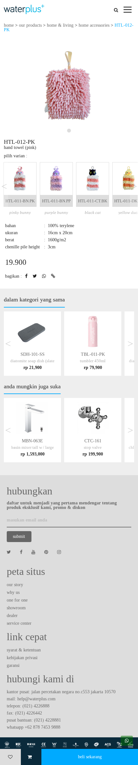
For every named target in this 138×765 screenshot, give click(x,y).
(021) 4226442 (28, 713)
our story (15, 584)
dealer (12, 615)
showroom (16, 607)
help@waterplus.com (36, 698)
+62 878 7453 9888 (42, 727)
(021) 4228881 (47, 720)
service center (19, 623)
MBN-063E (32, 447)
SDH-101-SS (32, 361)
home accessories (94, 25)
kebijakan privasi (22, 657)
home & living (60, 25)
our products (30, 25)
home (9, 25)
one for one (17, 600)
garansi (13, 665)
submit (19, 536)
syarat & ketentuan (24, 650)
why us (13, 592)
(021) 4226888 (35, 706)
